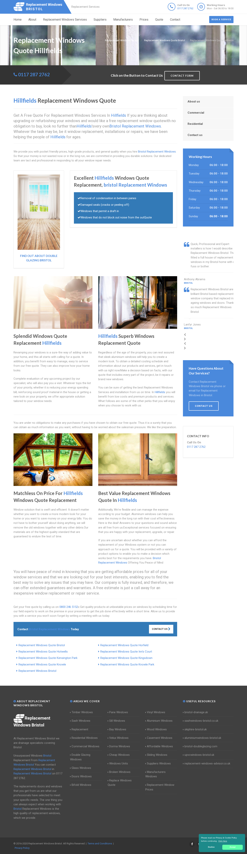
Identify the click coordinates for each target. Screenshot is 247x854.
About (32, 19)
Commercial (196, 112)
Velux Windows (119, 738)
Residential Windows (85, 738)
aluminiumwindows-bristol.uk (202, 738)
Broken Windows (119, 772)
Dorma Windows (119, 746)
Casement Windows (159, 738)
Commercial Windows (85, 746)
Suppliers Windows (159, 763)
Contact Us (160, 628)
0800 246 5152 (68, 607)
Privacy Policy (22, 847)
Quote (159, 19)
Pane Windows (118, 712)
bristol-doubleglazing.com (200, 746)
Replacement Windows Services (65, 19)
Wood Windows (157, 729)
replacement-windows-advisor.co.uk (207, 763)
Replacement (80, 729)
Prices (144, 19)
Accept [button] (233, 847)
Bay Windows (117, 729)
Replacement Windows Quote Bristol (42, 645)
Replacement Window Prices (159, 787)
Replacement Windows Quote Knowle (42, 664)
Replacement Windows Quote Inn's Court (126, 651)
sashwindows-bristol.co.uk (201, 720)
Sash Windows (81, 720)
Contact (175, 19)
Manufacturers (123, 19)
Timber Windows (82, 712)
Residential (195, 124)
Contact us (195, 135)
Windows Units (118, 763)
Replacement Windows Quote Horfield (124, 645)
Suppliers (100, 19)
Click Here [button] (222, 841)
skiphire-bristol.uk (195, 729)
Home (18, 19)
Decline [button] (211, 847)
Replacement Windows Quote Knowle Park (127, 664)
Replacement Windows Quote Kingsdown (126, 658)
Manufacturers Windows (155, 774)
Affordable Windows (160, 746)
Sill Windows (117, 720)
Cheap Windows (119, 755)
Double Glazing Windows (80, 757)
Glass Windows (81, 768)
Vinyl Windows (156, 712)
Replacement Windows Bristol (37, 671)
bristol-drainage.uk (196, 712)
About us (194, 101)
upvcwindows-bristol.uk (199, 755)
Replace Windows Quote (120, 783)
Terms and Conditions (100, 843)
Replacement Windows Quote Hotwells (43, 651)
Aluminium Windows (160, 720)
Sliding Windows (157, 755)
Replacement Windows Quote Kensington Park (48, 658)
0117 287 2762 (185, 8)
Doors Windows (82, 776)
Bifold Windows (81, 785)
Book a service (221, 19)
